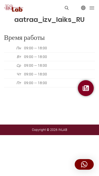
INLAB (62, 130)
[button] (84, 164)
